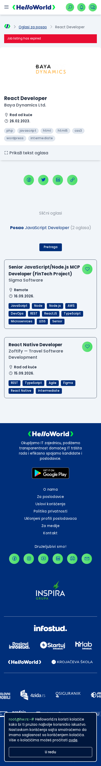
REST (34, 313)
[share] (72, 180)
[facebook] (29, 180)
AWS (71, 306)
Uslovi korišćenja (50, 504)
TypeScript (72, 313)
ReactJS (50, 313)
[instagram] (29, 559)
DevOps (17, 313)
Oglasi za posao (33, 27)
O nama (50, 489)
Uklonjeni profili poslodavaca (50, 518)
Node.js (55, 306)
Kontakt (50, 533)
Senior (57, 321)
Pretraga (50, 247)
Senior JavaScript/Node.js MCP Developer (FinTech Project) (44, 270)
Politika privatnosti (51, 511)
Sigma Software (26, 280)
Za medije (50, 525)
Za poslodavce (50, 496)
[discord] (72, 559)
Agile (52, 383)
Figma (68, 383)
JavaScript (19, 306)
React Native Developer (35, 345)
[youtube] (43, 559)
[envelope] (87, 559)
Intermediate (49, 391)
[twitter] (43, 180)
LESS (42, 321)
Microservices (21, 321)
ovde (73, 740)
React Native (21, 391)
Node (38, 306)
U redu (50, 752)
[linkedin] (58, 180)
